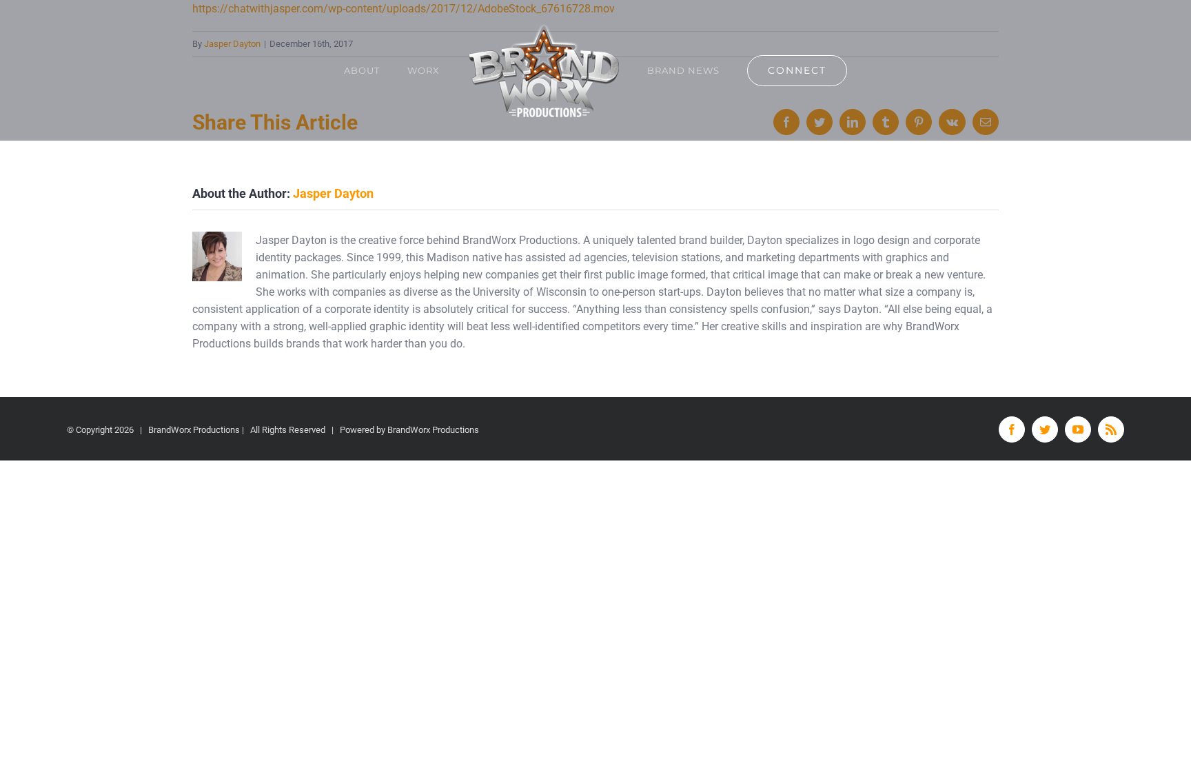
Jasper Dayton (333, 193)
